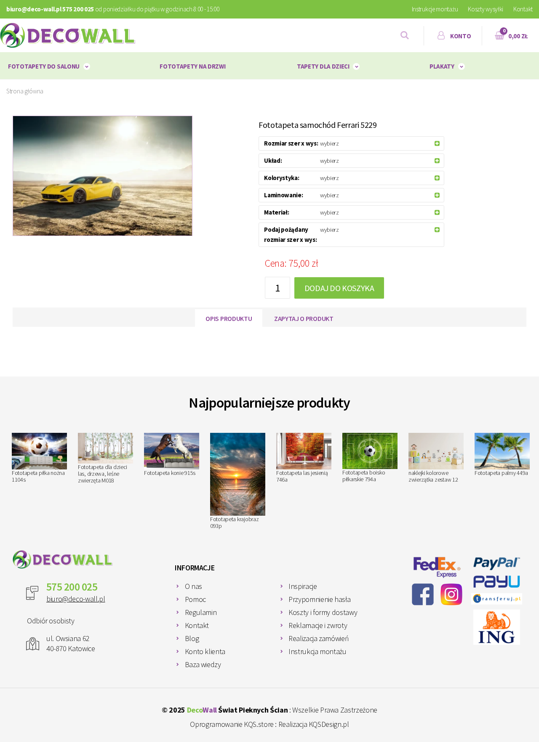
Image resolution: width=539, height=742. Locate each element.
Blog (192, 638)
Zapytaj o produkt (304, 318)
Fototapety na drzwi (192, 66)
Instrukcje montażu (435, 9)
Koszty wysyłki (485, 9)
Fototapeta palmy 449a (501, 473)
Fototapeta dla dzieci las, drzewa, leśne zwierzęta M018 (102, 473)
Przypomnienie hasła (319, 599)
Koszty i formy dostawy (322, 612)
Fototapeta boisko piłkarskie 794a (363, 476)
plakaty (442, 66)
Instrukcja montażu (317, 651)
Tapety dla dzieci (323, 66)
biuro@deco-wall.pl (75, 599)
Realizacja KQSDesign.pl (313, 724)
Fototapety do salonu (44, 66)
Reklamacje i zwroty (317, 625)
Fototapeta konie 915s (169, 473)
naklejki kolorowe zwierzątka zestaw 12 (433, 476)
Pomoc (195, 599)
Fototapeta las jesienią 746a (302, 476)
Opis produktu (228, 318)
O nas (193, 586)
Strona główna (24, 91)
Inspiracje (302, 586)
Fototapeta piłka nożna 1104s (38, 476)
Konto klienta (205, 651)
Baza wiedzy (203, 664)
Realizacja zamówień (318, 638)
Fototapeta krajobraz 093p (234, 522)
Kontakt (523, 9)
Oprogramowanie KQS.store (231, 724)
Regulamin (201, 612)
